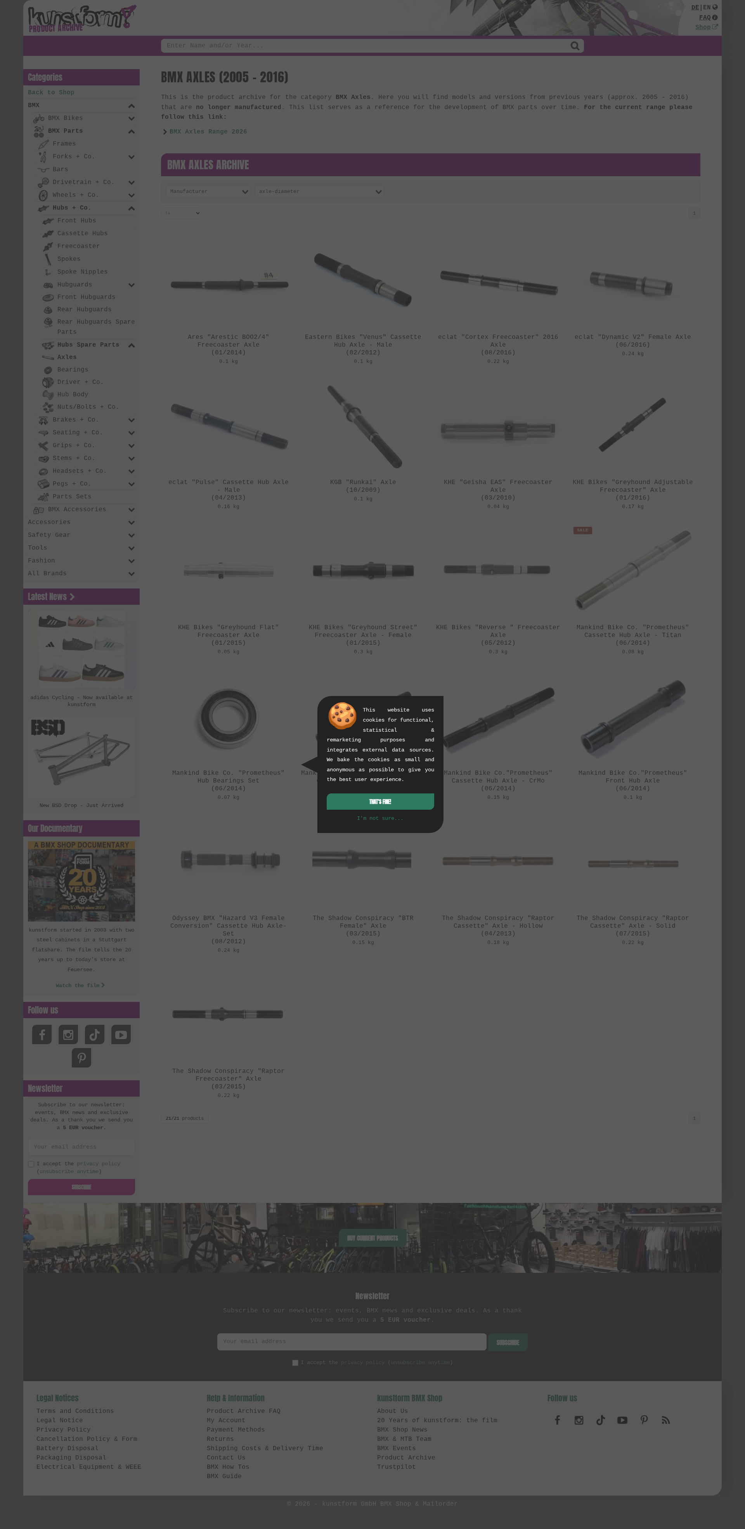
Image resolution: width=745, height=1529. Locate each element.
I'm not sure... (380, 818)
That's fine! (380, 801)
